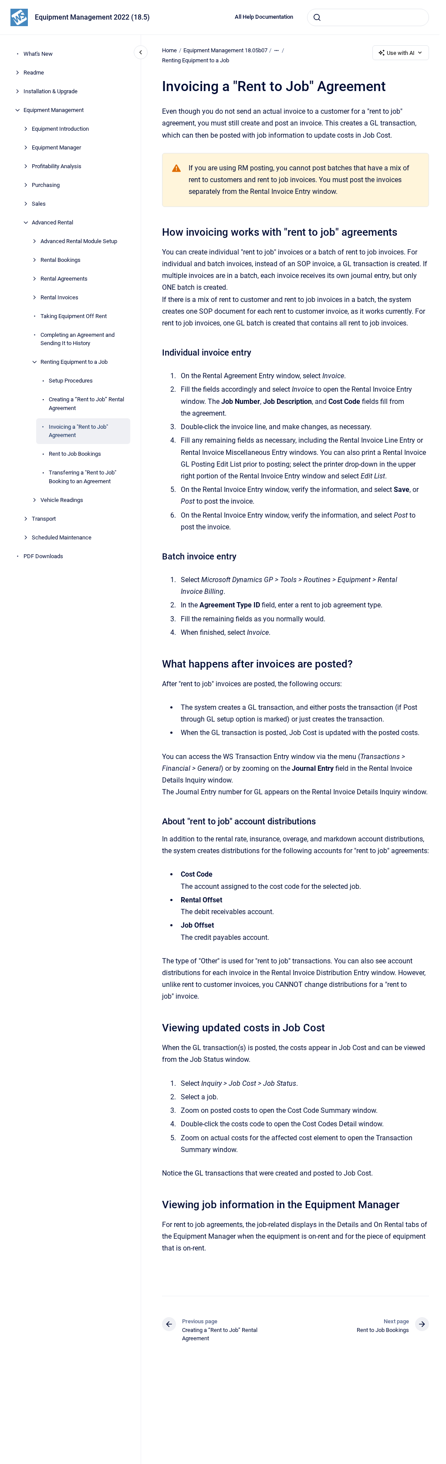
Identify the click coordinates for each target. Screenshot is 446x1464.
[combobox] (368, 17)
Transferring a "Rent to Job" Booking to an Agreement (82, 477)
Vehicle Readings (62, 500)
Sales (39, 203)
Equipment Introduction (60, 128)
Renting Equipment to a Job (74, 362)
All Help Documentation (264, 17)
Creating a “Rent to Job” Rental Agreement (86, 403)
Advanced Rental (52, 222)
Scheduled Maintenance (61, 537)
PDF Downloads (43, 556)
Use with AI (401, 53)
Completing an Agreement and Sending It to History (78, 339)
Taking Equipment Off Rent (74, 316)
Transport (44, 518)
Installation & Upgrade (51, 91)
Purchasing (46, 185)
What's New (38, 54)
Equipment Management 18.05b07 (225, 50)
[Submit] (317, 17)
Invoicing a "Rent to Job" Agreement (78, 431)
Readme (34, 72)
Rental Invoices (59, 297)
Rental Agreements (64, 278)
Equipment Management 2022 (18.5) (92, 17)
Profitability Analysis (56, 166)
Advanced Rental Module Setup (79, 241)
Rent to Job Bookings (75, 454)
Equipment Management (54, 110)
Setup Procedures (71, 380)
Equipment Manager (56, 147)
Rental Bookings (61, 260)
